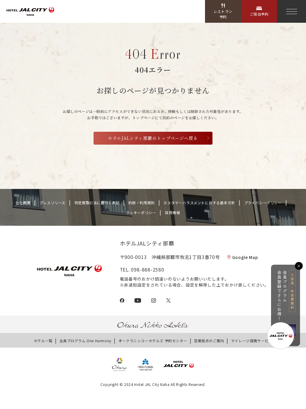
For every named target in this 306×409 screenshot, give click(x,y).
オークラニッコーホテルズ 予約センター (152, 340)
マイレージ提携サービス (252, 340)
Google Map (245, 257)
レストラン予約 (223, 14)
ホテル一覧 (43, 340)
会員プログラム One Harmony (85, 340)
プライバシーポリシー (263, 202)
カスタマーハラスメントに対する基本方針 (199, 202)
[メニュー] (291, 11)
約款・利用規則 (141, 202)
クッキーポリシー (141, 212)
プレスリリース (52, 202)
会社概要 (23, 202)
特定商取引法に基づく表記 (97, 202)
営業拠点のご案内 (209, 340)
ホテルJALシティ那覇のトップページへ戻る (153, 138)
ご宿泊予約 (259, 13)
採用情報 (172, 212)
